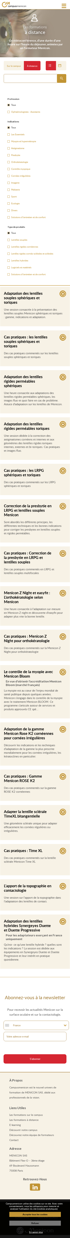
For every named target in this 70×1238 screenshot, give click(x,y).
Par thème (51, 65)
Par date (61, 65)
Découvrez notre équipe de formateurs (31, 1135)
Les (26, 1115)
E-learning (15, 1125)
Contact (13, 1140)
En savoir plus (36, 1232)
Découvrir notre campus (23, 1130)
